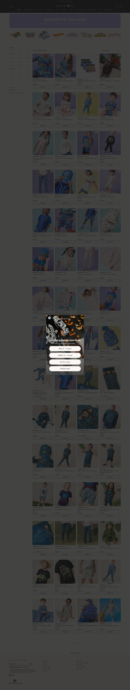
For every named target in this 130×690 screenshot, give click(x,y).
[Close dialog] (49, 318)
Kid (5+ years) (65, 362)
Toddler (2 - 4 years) (65, 355)
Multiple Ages (65, 369)
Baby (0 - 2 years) (65, 349)
